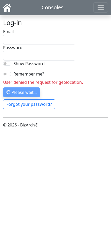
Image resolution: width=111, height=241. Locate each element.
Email (8, 31)
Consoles (53, 7)
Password (12, 47)
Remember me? (28, 74)
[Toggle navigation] (100, 7)
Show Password (29, 63)
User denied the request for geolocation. (43, 82)
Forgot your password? (29, 104)
